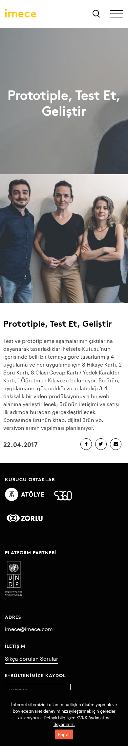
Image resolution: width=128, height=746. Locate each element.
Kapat (64, 734)
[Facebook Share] (86, 444)
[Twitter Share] (101, 444)
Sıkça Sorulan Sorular (31, 658)
